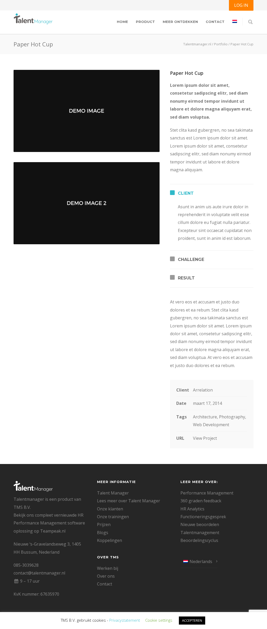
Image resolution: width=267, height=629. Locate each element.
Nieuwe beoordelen (199, 524)
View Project (205, 438)
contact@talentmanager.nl (39, 573)
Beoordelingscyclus (199, 540)
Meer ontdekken (180, 22)
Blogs (102, 532)
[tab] (211, 193)
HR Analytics (192, 509)
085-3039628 (26, 565)
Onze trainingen (113, 517)
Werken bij (107, 568)
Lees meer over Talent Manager (128, 501)
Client (186, 193)
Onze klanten (110, 509)
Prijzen (104, 524)
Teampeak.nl (52, 531)
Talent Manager (113, 493)
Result (186, 278)
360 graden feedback (200, 501)
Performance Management (206, 493)
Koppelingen (109, 540)
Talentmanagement (199, 532)
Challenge (191, 259)
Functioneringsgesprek (203, 517)
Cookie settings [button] (158, 620)
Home (122, 22)
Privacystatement (124, 620)
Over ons (106, 576)
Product (145, 22)
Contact (215, 22)
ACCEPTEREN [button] (192, 620)
